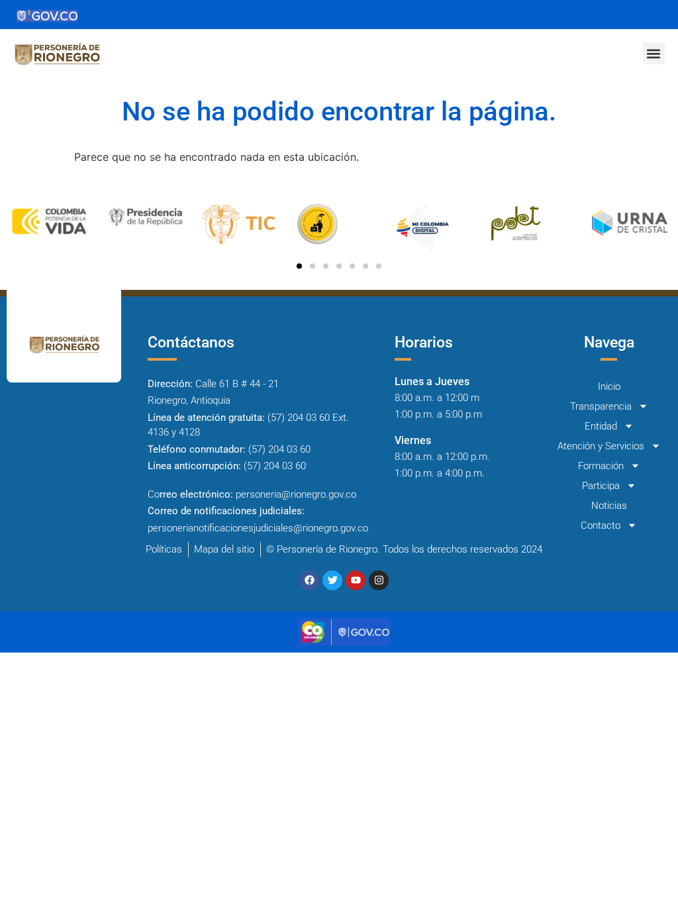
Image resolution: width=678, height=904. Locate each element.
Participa (601, 486)
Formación (601, 466)
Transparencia (601, 406)
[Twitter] (332, 580)
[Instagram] (379, 580)
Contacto (600, 525)
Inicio (609, 386)
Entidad (601, 426)
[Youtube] (355, 580)
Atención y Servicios (600, 446)
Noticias (609, 506)
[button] (654, 53)
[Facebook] (309, 580)
